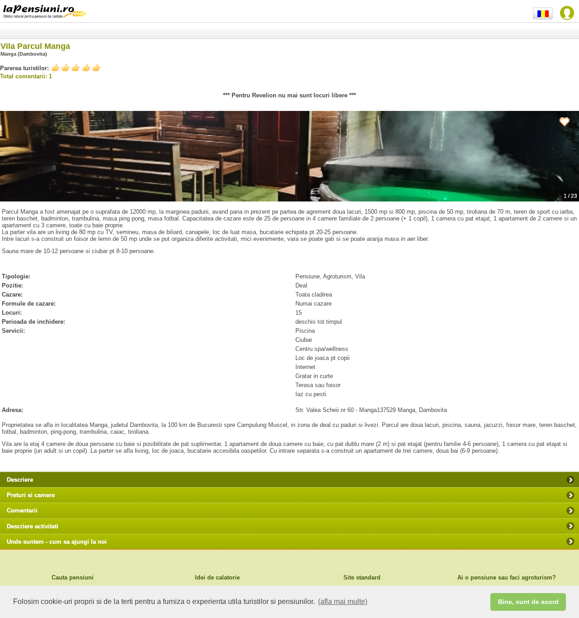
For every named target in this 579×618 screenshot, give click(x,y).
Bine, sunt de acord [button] (528, 601)
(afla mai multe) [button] (342, 601)
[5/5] (76, 68)
